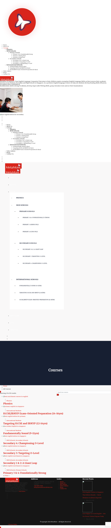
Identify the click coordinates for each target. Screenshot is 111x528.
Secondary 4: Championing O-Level (22, 63)
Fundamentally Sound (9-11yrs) (18, 66)
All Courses (63, 484)
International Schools (14, 65)
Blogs (5, 72)
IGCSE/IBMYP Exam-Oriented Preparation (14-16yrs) (24, 69)
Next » (7, 475)
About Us (6, 46)
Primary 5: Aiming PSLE (19, 55)
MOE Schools (11, 51)
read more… (22, 491)
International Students (14, 410)
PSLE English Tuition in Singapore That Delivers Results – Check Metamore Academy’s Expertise (93, 494)
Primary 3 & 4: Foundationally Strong (23, 54)
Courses (5, 48)
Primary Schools (15, 52)
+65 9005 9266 (38, 486)
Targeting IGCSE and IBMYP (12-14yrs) (20, 68)
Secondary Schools (15, 58)
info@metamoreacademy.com (43, 487)
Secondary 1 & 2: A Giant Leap (21, 60)
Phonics (9, 49)
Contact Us (6, 74)
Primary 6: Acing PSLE (19, 57)
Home (5, 45)
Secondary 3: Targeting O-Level (21, 62)
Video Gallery (7, 71)
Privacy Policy (12, 524)
